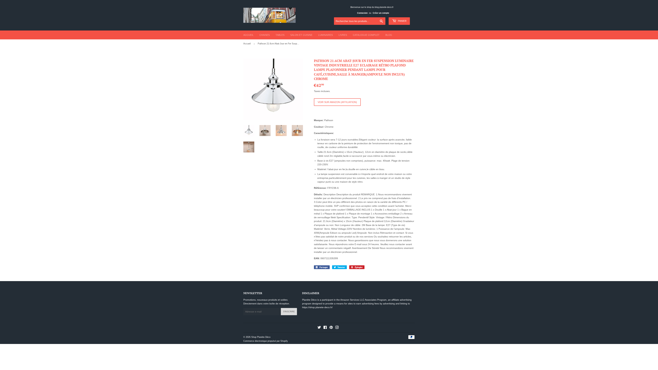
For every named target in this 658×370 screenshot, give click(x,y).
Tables (280, 35)
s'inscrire (289, 311)
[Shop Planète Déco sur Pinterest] (331, 327)
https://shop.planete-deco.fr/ (317, 307)
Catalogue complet (366, 35)
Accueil (248, 35)
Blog (388, 35)
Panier (401, 21)
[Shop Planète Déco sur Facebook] (325, 327)
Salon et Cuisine (301, 35)
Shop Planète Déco (260, 337)
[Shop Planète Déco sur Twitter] (319, 327)
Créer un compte (381, 13)
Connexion (362, 13)
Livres (343, 35)
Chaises (264, 35)
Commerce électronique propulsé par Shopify (265, 341)
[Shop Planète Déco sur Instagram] (337, 327)
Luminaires (325, 35)
